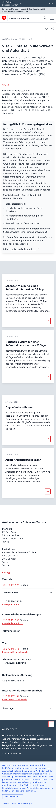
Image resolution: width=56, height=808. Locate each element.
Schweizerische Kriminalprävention (28, 231)
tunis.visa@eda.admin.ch (23, 249)
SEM (4, 85)
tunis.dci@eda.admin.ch (14, 699)
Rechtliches (30, 790)
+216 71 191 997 (10, 584)
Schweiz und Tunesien (19, 18)
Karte (5, 572)
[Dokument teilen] (52, 28)
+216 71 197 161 (10, 696)
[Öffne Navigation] (52, 18)
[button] (51, 724)
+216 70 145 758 (10, 648)
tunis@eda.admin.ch (12, 604)
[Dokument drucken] (46, 28)
